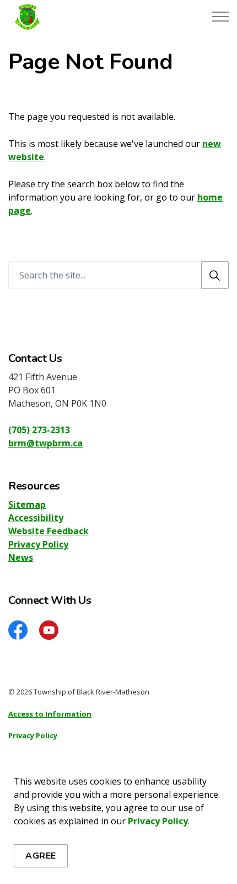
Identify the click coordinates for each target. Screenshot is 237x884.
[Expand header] (220, 16)
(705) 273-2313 (39, 430)
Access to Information (49, 714)
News (20, 557)
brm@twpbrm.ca (45, 443)
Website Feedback (48, 531)
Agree (40, 856)
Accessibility (35, 518)
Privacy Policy (158, 821)
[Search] (215, 275)
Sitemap (27, 504)
